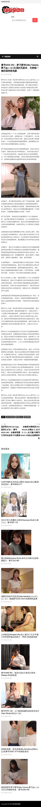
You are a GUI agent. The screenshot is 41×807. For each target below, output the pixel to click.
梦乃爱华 (27, 417)
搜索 (12, 17)
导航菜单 (7, 56)
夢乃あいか (19, 417)
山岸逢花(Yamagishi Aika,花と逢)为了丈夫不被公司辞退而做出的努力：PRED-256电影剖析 (20, 635)
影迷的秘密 (16, 804)
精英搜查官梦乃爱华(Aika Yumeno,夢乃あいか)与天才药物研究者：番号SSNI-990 (20, 788)
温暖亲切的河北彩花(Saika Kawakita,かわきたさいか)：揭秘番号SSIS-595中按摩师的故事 (19, 597)
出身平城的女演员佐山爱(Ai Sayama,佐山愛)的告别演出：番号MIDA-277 (20, 483)
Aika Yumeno (10, 417)
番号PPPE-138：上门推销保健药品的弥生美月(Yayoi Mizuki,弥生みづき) (20, 712)
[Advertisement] (20, 39)
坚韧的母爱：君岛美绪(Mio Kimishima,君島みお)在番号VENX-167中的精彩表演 (19, 750)
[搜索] (35, 20)
